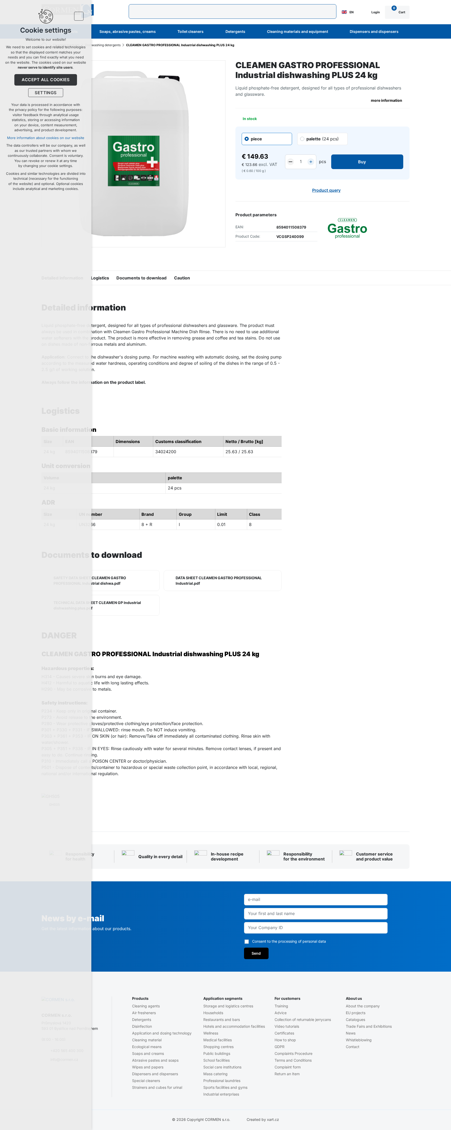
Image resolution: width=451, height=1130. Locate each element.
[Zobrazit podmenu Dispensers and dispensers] (406, 31)
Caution (182, 277)
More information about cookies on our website (45, 138)
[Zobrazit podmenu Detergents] (252, 31)
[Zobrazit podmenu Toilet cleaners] (211, 31)
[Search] (232, 11)
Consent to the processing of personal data (289, 941)
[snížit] (290, 162)
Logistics (100, 277)
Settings (46, 92)
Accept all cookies (46, 79)
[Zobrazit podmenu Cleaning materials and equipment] (335, 31)
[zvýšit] (311, 162)
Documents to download (141, 277)
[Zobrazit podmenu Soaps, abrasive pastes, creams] (163, 31)
